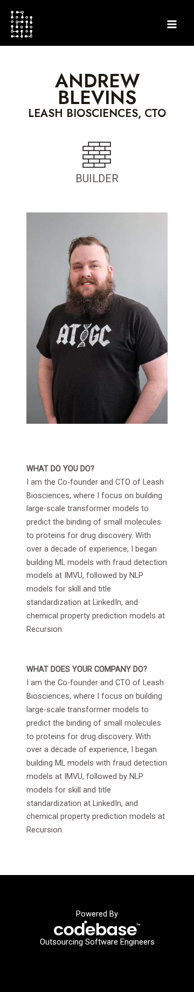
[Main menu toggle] (172, 24)
